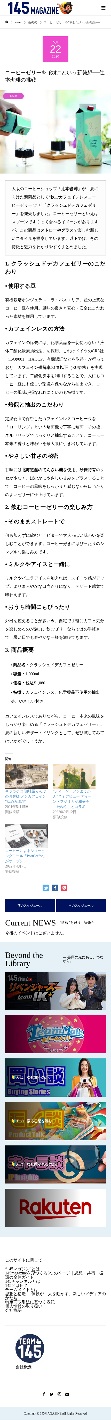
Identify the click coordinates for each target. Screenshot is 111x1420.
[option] (55, 132)
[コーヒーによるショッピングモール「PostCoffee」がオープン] (26, 836)
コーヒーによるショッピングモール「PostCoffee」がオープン (25, 856)
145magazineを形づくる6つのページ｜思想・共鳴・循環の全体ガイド (54, 1275)
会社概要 (13, 1310)
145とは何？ (16, 1285)
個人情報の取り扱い (23, 1306)
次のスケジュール (81, 905)
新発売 (13, 96)
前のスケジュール (30, 905)
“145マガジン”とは (22, 1269)
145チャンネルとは (22, 1281)
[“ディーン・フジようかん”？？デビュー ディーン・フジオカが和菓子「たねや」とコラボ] (74, 776)
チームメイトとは (21, 1289)
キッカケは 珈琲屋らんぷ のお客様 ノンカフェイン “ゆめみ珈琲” (25, 796)
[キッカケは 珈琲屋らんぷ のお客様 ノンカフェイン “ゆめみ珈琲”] (26, 776)
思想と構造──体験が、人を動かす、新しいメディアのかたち (55, 1296)
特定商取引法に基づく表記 (30, 1302)
